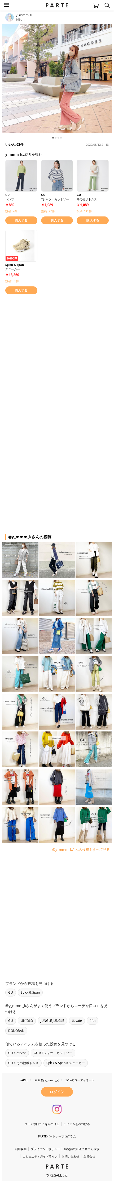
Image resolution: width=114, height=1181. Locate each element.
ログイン (57, 1091)
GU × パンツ (17, 1053)
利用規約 (21, 1149)
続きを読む (33, 154)
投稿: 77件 (48, 211)
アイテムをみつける (77, 1124)
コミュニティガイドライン (40, 1156)
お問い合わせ (70, 1156)
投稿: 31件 (12, 281)
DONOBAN (16, 1030)
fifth (92, 1020)
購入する (21, 220)
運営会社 (89, 1156)
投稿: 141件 (84, 211)
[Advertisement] (57, 356)
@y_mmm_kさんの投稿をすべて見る (81, 849)
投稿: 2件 (11, 211)
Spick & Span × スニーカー (65, 1063)
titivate (77, 1020)
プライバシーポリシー (45, 1149)
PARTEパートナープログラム (57, 1136)
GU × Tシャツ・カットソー (53, 1053)
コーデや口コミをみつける (41, 1124)
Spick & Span (30, 992)
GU (10, 992)
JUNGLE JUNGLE (52, 1020)
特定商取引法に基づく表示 (81, 1149)
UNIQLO (27, 1020)
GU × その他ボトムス (23, 1063)
